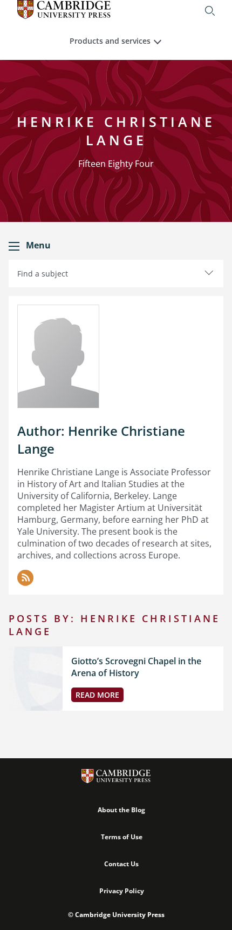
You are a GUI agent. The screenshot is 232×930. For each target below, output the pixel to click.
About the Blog (121, 809)
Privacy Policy (121, 890)
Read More (97, 695)
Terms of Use (121, 836)
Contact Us (121, 863)
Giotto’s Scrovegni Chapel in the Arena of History (136, 667)
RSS (25, 578)
